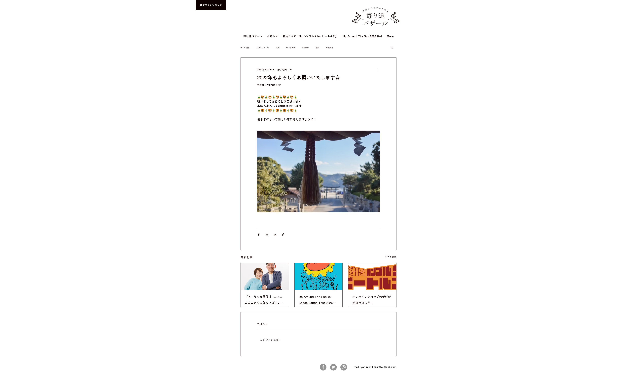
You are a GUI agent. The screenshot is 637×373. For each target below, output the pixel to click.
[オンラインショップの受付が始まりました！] (372, 276)
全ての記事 (245, 48)
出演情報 (329, 48)
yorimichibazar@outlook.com (378, 367)
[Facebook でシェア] (258, 234)
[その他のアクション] (378, 70)
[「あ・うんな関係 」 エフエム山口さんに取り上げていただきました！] (265, 276)
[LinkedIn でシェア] (275, 234)
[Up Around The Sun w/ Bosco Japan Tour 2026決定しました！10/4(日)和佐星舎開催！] (319, 276)
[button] (392, 47)
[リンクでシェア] (283, 234)
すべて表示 (390, 257)
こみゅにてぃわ (262, 48)
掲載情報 (305, 48)
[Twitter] (333, 367)
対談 (277, 48)
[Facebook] (323, 367)
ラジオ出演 (290, 48)
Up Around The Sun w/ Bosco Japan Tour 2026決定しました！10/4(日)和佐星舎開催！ (318, 300)
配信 (317, 48)
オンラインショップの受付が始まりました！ (371, 299)
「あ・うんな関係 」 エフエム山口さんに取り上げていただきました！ (264, 300)
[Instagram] (343, 367)
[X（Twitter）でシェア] (266, 234)
